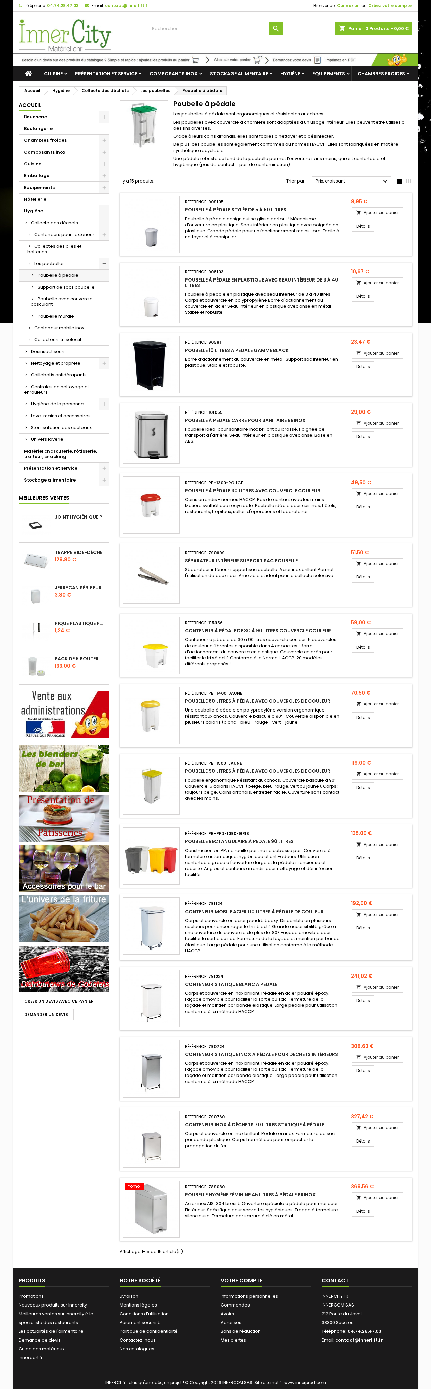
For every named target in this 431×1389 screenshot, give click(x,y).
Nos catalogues (137, 1349)
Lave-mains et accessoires (61, 415)
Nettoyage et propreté (55, 363)
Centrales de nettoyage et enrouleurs (56, 389)
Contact (335, 1280)
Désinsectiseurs (48, 351)
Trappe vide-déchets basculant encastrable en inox (80, 552)
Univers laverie (47, 439)
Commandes (235, 1305)
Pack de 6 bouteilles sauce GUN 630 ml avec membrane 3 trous (80, 658)
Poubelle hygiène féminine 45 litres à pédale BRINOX (250, 1194)
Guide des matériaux (41, 1349)
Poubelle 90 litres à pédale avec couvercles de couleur (257, 771)
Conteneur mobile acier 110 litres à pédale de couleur (254, 911)
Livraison (129, 1296)
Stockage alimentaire (239, 73)
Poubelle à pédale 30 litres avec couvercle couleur (252, 490)
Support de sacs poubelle (66, 287)
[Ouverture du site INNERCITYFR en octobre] (215, 59)
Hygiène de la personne (57, 404)
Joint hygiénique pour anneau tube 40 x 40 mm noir (80, 517)
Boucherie (35, 116)
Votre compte (241, 1280)
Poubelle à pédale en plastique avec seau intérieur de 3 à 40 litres (261, 282)
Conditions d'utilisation (144, 1314)
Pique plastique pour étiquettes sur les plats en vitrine (80, 623)
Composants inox (174, 73)
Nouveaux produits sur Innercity (53, 1305)
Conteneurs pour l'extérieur (64, 234)
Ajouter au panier (377, 213)
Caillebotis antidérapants (59, 375)
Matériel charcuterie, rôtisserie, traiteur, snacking (60, 454)
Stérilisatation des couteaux (61, 427)
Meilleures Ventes (44, 498)
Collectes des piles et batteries (54, 249)
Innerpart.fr (31, 1357)
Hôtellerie (35, 199)
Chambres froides (381, 73)
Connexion (348, 5)
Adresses (231, 1322)
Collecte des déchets (54, 223)
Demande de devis (40, 1340)
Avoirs (227, 1314)
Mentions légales (138, 1305)
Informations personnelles (249, 1296)
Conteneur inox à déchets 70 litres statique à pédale (254, 1124)
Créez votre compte (390, 5)
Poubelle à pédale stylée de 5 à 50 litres (235, 209)
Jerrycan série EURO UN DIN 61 (80, 587)
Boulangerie (38, 128)
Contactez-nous (138, 1340)
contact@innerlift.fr (127, 5)
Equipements (328, 73)
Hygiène (290, 73)
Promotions (31, 1296)
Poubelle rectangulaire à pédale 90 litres (239, 841)
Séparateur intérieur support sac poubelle (241, 560)
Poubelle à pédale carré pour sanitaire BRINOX (245, 420)
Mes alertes (233, 1340)
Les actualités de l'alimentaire (51, 1331)
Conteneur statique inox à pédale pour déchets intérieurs (261, 1054)
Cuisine (53, 73)
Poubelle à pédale (58, 275)
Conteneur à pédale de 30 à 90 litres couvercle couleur (258, 630)
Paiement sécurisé (140, 1322)
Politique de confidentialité (149, 1331)
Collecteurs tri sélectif (57, 339)
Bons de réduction (241, 1331)
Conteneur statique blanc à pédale (231, 984)
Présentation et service (106, 73)
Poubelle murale (56, 316)
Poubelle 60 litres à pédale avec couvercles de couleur (257, 701)
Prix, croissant (352, 181)
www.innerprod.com (305, 1382)
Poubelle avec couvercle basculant (62, 301)
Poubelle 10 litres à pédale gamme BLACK (237, 350)
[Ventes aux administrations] (64, 714)
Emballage (36, 175)
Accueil (30, 105)
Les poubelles (49, 263)
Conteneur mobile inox (59, 328)
